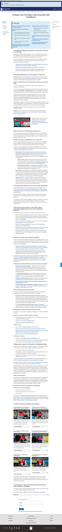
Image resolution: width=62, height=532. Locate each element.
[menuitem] (56, 23)
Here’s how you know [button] (18, 0)
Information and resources (21, 322)
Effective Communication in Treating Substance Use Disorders (31, 360)
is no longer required (28, 103)
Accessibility (10, 520)
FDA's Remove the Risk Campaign (25, 175)
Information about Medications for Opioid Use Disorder (30, 217)
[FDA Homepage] (5, 9)
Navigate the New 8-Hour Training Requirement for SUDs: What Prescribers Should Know (40, 122)
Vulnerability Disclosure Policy (31, 522)
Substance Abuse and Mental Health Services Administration (27, 255)
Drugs (5, 11)
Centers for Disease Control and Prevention (28, 257)
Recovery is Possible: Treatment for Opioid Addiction (26, 333)
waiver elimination (41, 104)
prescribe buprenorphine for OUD (26, 97)
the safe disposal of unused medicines (32, 341)
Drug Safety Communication (40, 162)
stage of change (36, 189)
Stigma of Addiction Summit (37, 362)
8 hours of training (24, 224)
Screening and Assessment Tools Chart (23, 67)
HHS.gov (51, 518)
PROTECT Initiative (39, 175)
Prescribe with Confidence (21, 11)
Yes (21, 502)
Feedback (61, 264)
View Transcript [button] (18, 426)
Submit (21, 509)
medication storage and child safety (29, 338)
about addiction (29, 320)
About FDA (10, 518)
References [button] (16, 494)
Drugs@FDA (16, 149)
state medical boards (20, 222)
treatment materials (27, 326)
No (21, 505)
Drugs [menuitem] (53, 27)
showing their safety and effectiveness (28, 78)
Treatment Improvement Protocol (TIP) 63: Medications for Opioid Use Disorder (31, 246)
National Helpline (20, 317)
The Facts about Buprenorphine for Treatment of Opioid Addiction (28, 328)
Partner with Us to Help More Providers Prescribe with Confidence (6, 33)
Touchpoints (39, 511)
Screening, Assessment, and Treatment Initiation (31, 69)
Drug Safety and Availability (12, 11)
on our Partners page (41, 492)
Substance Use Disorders (38, 304)
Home (2, 11)
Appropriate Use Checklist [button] (36, 165)
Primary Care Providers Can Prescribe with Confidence (5, 27)
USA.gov (51, 520)
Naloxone (22, 177)
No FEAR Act (31, 520)
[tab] (22, 427)
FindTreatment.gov (22, 113)
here (23, 4)
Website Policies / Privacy (31, 518)
